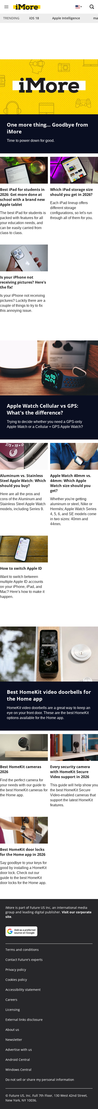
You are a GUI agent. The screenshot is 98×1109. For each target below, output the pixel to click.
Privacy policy (15, 969)
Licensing (12, 1009)
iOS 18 (34, 18)
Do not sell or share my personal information (39, 1079)
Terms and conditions (22, 949)
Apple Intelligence (66, 18)
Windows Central (18, 1069)
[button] (92, 7)
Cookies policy (16, 979)
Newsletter (13, 1039)
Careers (11, 999)
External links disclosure (24, 1019)
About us (12, 1029)
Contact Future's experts (24, 959)
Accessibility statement (23, 989)
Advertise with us (18, 1049)
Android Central (17, 1059)
